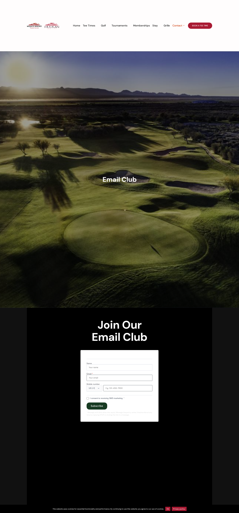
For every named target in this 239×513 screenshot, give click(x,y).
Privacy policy (179, 509)
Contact (177, 25)
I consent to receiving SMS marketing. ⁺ (107, 398)
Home (76, 25)
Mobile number (93, 384)
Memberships (141, 25)
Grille (167, 25)
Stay (155, 25)
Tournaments (119, 25)
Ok (168, 509)
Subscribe (97, 406)
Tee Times (89, 25)
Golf (103, 25)
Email (90, 374)
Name (89, 363)
